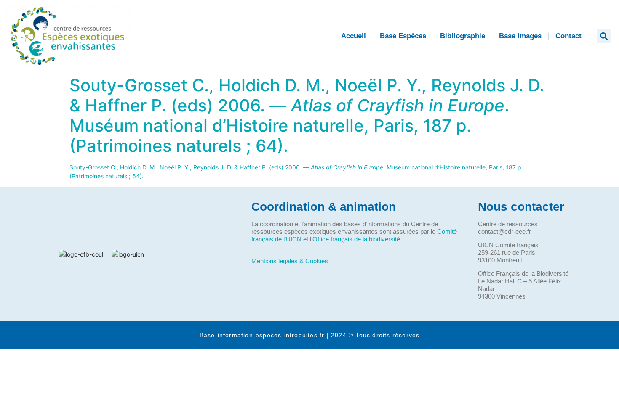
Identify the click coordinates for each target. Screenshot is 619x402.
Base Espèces (403, 36)
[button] (604, 36)
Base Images (520, 36)
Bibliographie (462, 36)
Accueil (353, 36)
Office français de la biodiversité (356, 239)
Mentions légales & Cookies (289, 260)
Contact (568, 36)
